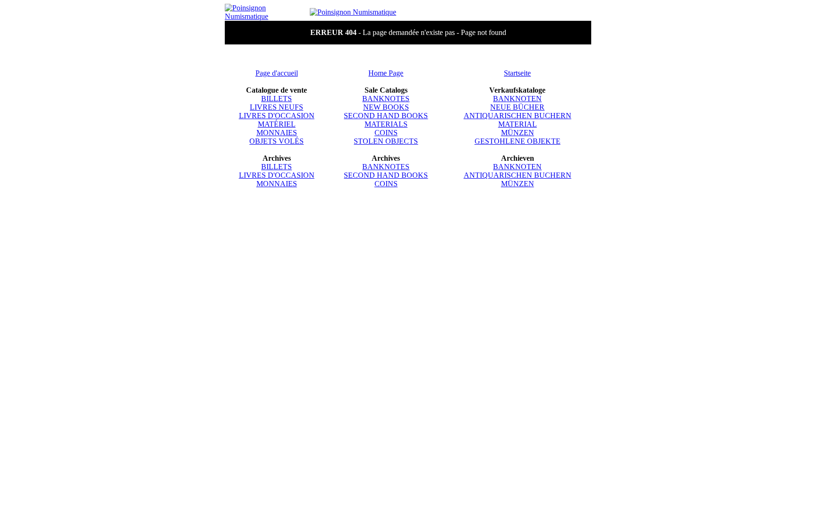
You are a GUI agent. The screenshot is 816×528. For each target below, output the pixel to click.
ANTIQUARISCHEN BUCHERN (517, 116)
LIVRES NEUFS (276, 107)
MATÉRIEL (277, 124)
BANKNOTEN (517, 99)
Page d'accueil (276, 73)
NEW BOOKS (386, 107)
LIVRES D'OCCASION (276, 116)
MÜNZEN (517, 133)
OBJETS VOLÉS (276, 141)
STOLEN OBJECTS (386, 141)
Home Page (385, 73)
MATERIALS (386, 124)
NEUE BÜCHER (517, 107)
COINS (386, 133)
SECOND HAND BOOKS (386, 116)
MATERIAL (517, 124)
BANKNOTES (385, 99)
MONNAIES (276, 133)
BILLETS (276, 99)
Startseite (517, 73)
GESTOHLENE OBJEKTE (518, 141)
